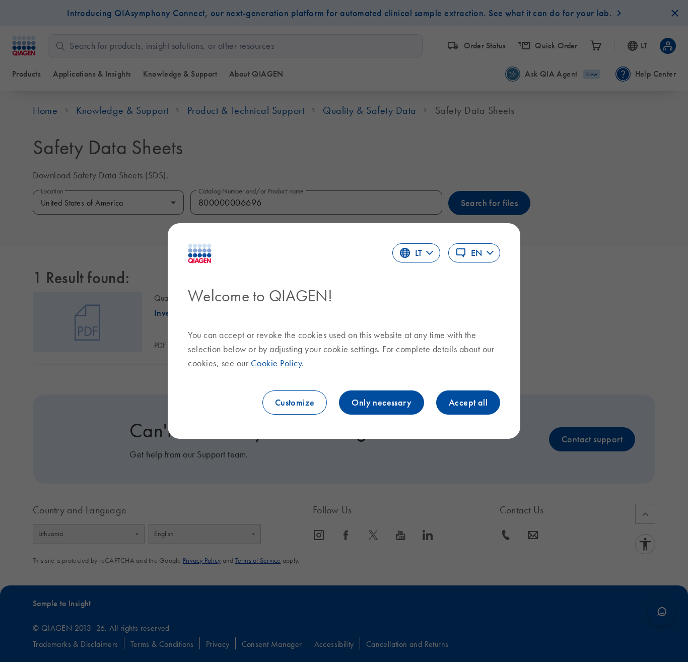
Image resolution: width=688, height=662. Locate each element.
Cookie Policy (276, 363)
